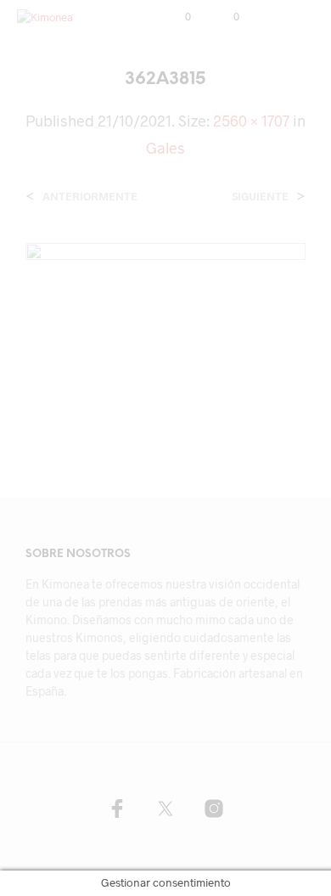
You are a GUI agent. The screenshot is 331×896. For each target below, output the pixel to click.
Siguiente (260, 196)
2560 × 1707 (251, 120)
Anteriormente (89, 196)
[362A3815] (165, 334)
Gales (165, 147)
